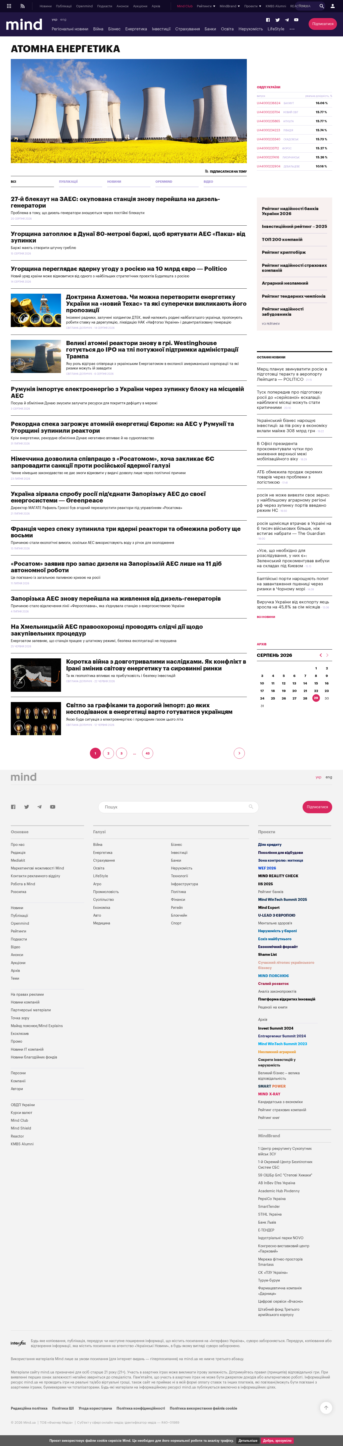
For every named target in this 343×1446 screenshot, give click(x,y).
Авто (97, 915)
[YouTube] (296, 20)
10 (262, 683)
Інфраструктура (184, 884)
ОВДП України (268, 87)
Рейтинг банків (270, 892)
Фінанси (178, 899)
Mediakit (18, 860)
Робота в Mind (23, 884)
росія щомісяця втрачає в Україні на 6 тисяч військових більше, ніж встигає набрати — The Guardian (294, 528)
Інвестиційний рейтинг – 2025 (294, 226)
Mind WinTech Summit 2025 (282, 899)
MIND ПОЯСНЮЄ (273, 976)
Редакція (18, 852)
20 (294, 691)
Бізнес (114, 29)
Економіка (101, 907)
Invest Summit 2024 (276, 1028)
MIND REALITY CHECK (278, 876)
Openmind (84, 6)
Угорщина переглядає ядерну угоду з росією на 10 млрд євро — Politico (119, 269)
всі (13, 181)
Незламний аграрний (277, 1052)
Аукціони (140, 6)
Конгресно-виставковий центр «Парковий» (283, 1248)
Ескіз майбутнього (275, 939)
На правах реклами (27, 994)
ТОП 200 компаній (282, 239)
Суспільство (103, 899)
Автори (17, 1089)
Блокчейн (179, 915)
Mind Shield (21, 1128)
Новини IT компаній (27, 1049)
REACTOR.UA (300, 6)
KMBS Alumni (276, 6)
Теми (15, 978)
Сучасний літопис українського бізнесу (286, 965)
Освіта (227, 29)
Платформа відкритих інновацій (286, 999)
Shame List (267, 954)
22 (316, 691)
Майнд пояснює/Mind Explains (37, 1026)
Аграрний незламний (285, 283)
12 (283, 683)
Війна (98, 29)
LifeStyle (276, 29)
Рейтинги (18, 931)
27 (295, 698)
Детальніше (248, 1440)
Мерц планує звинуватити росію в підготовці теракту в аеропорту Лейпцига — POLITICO (292, 374)
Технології (179, 876)
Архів (156, 6)
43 (148, 753)
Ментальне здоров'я (275, 923)
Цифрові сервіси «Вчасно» (280, 1301)
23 (327, 691)
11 (272, 683)
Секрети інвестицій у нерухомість (277, 1062)
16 (327, 683)
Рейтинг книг (269, 1117)
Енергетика (136, 29)
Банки (210, 29)
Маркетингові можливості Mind (37, 868)
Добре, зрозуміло (277, 1440)
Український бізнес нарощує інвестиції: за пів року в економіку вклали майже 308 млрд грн (292, 425)
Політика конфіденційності (141, 1408)
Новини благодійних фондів (34, 1057)
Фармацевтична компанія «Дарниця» (280, 1291)
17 (262, 691)
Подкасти (104, 6)
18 (273, 691)
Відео (208, 181)
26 (284, 698)
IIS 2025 (265, 884)
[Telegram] (286, 20)
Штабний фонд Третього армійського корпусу (278, 1312)
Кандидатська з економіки (280, 1102)
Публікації (64, 6)
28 (305, 698)
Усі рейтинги (270, 324)
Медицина (101, 923)
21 (305, 691)
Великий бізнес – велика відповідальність (279, 1076)
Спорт (176, 923)
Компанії (18, 1081)
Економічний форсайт (278, 947)
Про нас (18, 844)
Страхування (187, 29)
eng (63, 19)
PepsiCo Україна (272, 1199)
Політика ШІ (63, 1408)
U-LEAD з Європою (276, 915)
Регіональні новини (70, 29)
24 (262, 698)
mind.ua (191, 1359)
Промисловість (106, 892)
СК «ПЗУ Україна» (273, 1272)
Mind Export (269, 907)
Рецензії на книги (272, 1007)
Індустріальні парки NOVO (281, 1238)
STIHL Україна (270, 1214)
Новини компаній (25, 1002)
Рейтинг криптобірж (284, 252)
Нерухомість (251, 29)
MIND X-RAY (269, 1094)
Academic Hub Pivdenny (279, 1191)
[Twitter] (277, 20)
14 (305, 683)
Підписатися (322, 24)
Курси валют (21, 1112)
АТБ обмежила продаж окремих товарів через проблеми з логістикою (289, 477)
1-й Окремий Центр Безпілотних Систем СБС (285, 1164)
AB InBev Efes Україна (276, 1183)
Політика (178, 892)
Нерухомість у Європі (277, 931)
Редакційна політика (29, 1408)
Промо (16, 1041)
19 (284, 691)
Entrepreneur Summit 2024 (282, 1036)
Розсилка (18, 892)
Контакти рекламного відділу (35, 876)
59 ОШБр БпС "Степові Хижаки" (285, 1175)
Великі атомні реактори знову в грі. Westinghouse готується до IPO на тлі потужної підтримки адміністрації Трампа (152, 349)
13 (294, 683)
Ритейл (177, 907)
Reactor (17, 1136)
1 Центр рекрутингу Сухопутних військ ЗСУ (285, 1151)
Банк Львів (267, 1222)
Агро (97, 884)
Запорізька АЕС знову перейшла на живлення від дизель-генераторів (116, 599)
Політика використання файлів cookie (203, 1408)
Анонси (123, 6)
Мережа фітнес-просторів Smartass (280, 1262)
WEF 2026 (267, 868)
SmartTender (269, 1206)
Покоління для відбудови (280, 852)
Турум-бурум (269, 1280)
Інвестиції (161, 29)
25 (273, 698)
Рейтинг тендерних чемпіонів (294, 296)
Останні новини (271, 357)
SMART (272, 1086)
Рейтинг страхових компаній (282, 1110)
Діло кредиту (269, 844)
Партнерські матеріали (31, 1010)
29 (316, 698)
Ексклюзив (20, 1033)
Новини (46, 6)
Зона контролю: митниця (280, 860)
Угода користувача (95, 1408)
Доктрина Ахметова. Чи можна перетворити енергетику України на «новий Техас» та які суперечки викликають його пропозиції (156, 303)
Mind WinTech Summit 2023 (282, 1044)
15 (316, 683)
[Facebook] (268, 20)
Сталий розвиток (273, 983)
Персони (18, 1073)
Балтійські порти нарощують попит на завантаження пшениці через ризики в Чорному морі (293, 584)
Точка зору (20, 1018)
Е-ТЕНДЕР (266, 1230)
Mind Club (185, 6)
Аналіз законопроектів (277, 991)
